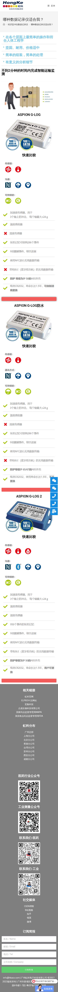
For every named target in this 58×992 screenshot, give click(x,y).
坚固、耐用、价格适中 (23, 48)
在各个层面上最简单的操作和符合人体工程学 (28, 38)
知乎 (29, 914)
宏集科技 (29, 704)
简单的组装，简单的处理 (24, 55)
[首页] (4, 24)
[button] (29, 39)
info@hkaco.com (11, 978)
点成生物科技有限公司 (29, 708)
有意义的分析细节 (19, 62)
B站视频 (29, 910)
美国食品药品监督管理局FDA (29, 716)
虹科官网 (29, 696)
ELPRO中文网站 (29, 700)
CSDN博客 (29, 906)
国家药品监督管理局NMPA (29, 712)
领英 (29, 918)
